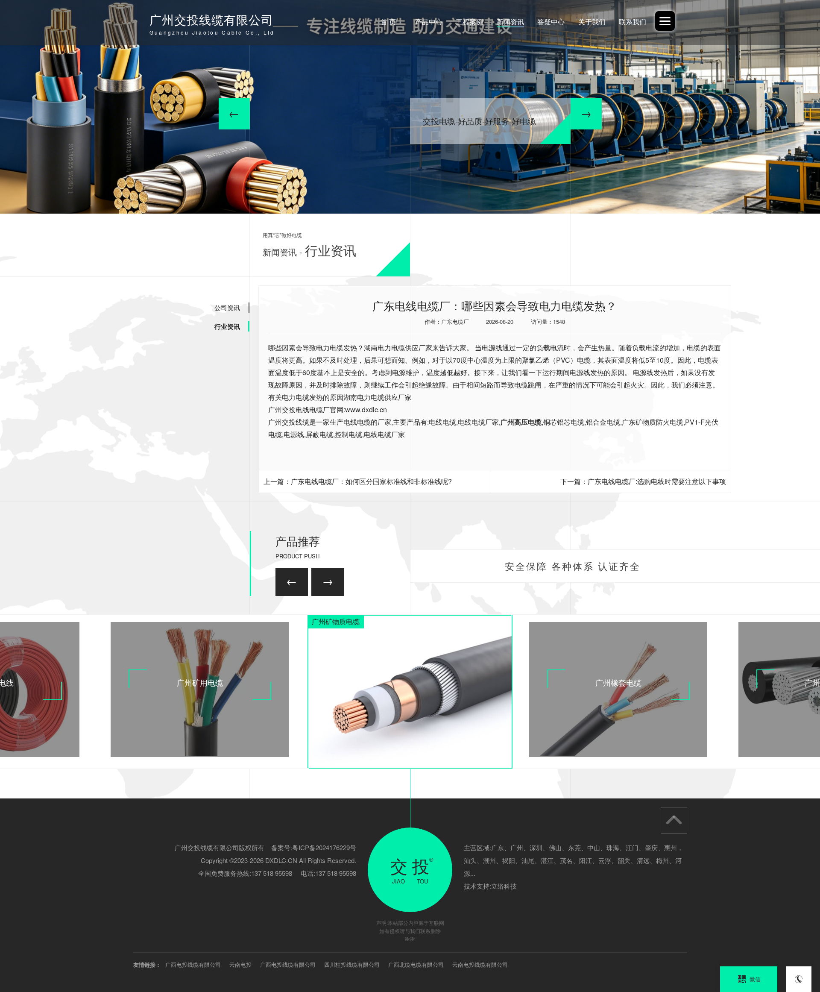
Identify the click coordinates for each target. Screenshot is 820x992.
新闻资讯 (510, 21)
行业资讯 (227, 326)
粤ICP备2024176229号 (324, 847)
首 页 (388, 21)
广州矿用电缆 (200, 682)
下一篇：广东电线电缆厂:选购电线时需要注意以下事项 (643, 481)
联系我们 (632, 21)
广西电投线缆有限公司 (193, 964)
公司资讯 (227, 307)
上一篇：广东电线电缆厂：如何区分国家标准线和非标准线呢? (358, 481)
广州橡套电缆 (618, 682)
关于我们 (592, 21)
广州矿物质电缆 (336, 621)
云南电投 (240, 964)
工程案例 (469, 21)
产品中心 (428, 21)
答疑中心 (551, 21)
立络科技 (504, 885)
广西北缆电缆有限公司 (416, 964)
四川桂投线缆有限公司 (352, 964)
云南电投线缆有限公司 (480, 964)
